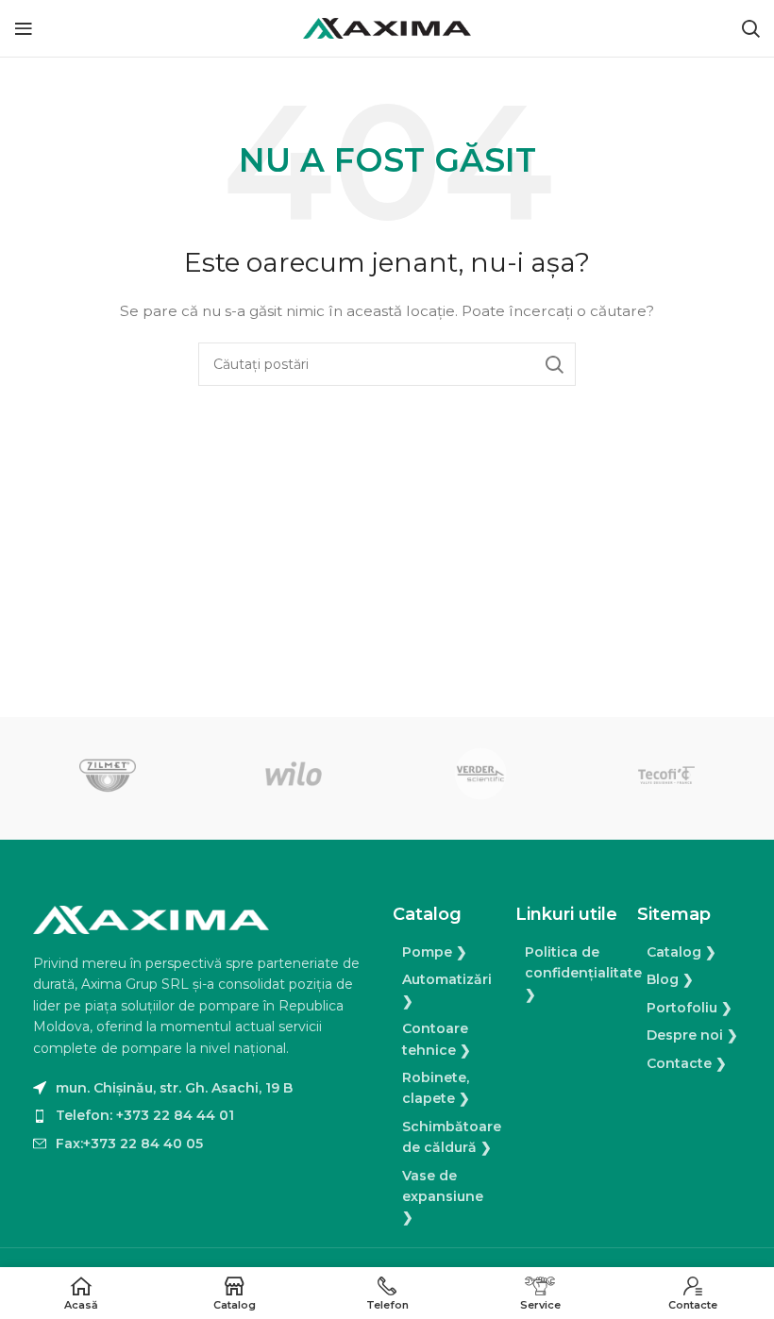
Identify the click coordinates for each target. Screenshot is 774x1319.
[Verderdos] (480, 773)
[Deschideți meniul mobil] (23, 28)
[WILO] (294, 773)
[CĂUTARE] (554, 364)
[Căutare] (750, 28)
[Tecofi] (666, 773)
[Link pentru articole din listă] (203, 1115)
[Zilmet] (107, 773)
